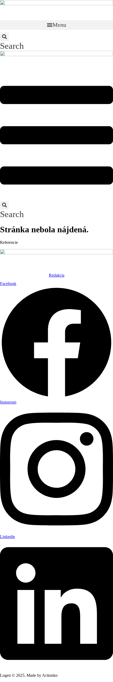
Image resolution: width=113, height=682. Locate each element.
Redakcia (56, 275)
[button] (56, 25)
